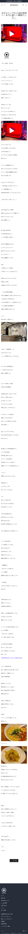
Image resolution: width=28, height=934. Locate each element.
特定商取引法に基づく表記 (7, 914)
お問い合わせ (4, 905)
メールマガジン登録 (5, 926)
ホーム (2, 895)
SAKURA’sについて (5, 900)
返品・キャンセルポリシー (7, 919)
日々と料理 (3, 910)
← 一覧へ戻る (14, 860)
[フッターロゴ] (4, 891)
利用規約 (3, 921)
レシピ (2, 908)
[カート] (26, 5)
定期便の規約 (4, 923)
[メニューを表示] (1, 5)
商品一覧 (3, 898)
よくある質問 (4, 903)
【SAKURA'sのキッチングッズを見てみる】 (11, 657)
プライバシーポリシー (6, 916)
